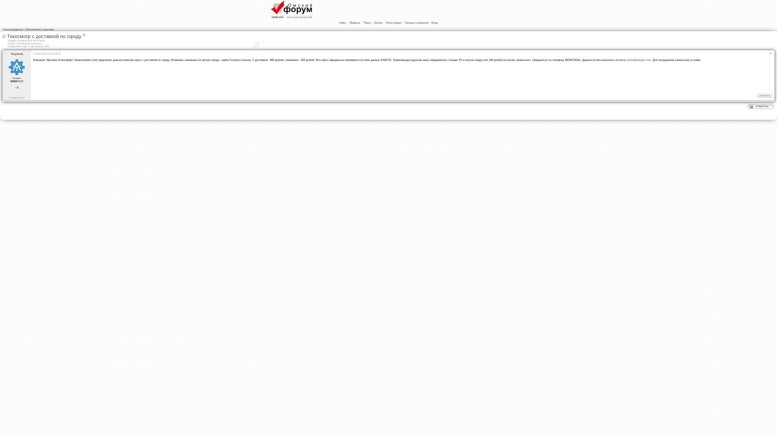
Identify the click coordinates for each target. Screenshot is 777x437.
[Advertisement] (106, 77)
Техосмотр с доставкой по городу (44, 36)
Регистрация (393, 22)
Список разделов (12, 29)
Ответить (764, 95)
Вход (434, 22)
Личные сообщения (417, 22)
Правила (354, 22)
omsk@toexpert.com (639, 60)
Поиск (367, 22)
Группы (378, 22)
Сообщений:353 (17, 98)
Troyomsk (17, 53)
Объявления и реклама (39, 29)
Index (342, 22)
